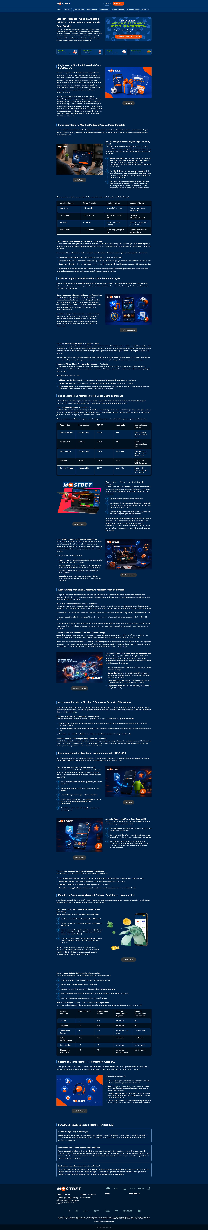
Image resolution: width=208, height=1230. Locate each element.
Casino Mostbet (104, 9)
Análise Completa (92, 9)
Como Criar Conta (79, 9)
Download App (118, 3)
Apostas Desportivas (118, 9)
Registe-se (68, 9)
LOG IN (107, 3)
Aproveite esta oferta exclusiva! (129, 36)
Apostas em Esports (133, 9)
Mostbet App (145, 9)
